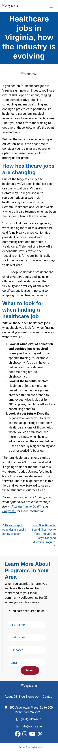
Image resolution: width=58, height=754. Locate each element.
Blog (22, 696)
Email (12, 655)
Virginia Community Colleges (31, 747)
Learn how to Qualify (28, 506)
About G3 (11, 696)
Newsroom (33, 696)
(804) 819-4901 (30, 719)
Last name (15, 630)
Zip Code (14, 643)
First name (15, 617)
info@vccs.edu (30, 726)
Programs (9, 511)
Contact (48, 696)
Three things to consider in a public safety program (14, 529)
